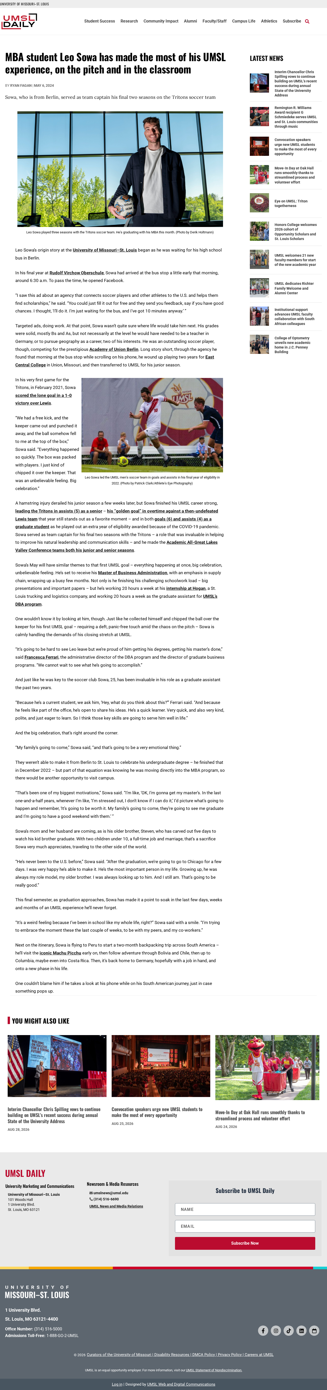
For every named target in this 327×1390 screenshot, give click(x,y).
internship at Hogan (186, 588)
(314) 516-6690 (106, 1199)
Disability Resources (171, 1354)
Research (129, 21)
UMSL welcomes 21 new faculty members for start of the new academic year (295, 260)
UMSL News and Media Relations (116, 1206)
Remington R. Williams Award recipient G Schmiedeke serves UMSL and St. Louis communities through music (296, 117)
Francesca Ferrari (42, 657)
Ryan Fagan (21, 85)
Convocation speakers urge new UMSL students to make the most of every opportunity (296, 147)
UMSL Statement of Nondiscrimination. (214, 1370)
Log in (117, 1384)
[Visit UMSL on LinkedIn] (301, 1331)
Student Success (99, 21)
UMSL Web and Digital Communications (181, 1384)
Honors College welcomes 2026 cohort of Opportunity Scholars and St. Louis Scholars (296, 232)
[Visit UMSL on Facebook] (263, 1331)
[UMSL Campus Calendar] (314, 1331)
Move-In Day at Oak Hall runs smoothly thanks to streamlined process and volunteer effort (295, 175)
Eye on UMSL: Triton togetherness (291, 203)
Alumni (190, 21)
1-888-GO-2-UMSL (62, 1335)
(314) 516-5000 (48, 1329)
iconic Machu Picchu (60, 952)
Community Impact (161, 21)
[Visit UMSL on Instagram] (276, 1331)
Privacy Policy (230, 1354)
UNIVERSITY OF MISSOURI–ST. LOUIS (24, 3)
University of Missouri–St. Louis (105, 250)
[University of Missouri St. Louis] (37, 1296)
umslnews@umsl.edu (111, 1193)
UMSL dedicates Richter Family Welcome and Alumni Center (294, 288)
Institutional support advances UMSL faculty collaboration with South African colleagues (294, 317)
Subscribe (292, 21)
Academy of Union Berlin (113, 349)
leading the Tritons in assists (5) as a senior (58, 511)
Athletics (269, 21)
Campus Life (243, 21)
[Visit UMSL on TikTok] (289, 1331)
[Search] (307, 21)
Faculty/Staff (215, 21)
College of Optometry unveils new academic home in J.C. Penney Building (292, 345)
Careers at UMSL (259, 1354)
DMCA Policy (203, 1354)
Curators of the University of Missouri (119, 1354)
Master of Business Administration (132, 572)
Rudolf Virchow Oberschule (77, 272)
